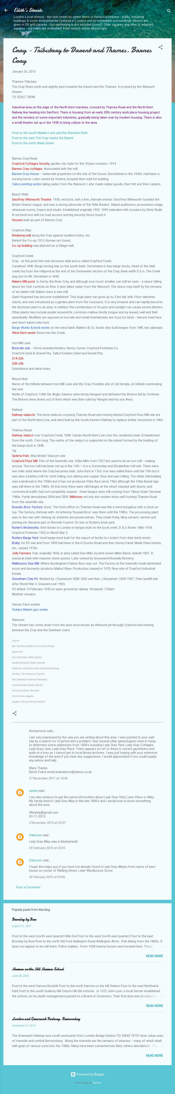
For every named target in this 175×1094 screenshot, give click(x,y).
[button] (160, 48)
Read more (154, 956)
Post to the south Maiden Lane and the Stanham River (50, 133)
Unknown (35, 835)
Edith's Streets (28, 10)
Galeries (97, 1082)
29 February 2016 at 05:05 (47, 848)
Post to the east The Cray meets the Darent (42, 138)
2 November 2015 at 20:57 (47, 823)
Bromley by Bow (24, 919)
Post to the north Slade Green (33, 143)
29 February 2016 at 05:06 (47, 877)
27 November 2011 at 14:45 (48, 778)
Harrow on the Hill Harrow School (38, 969)
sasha (33, 791)
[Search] (169, 11)
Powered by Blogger (90, 1074)
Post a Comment (28, 887)
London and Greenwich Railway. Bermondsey (46, 1019)
